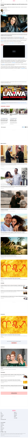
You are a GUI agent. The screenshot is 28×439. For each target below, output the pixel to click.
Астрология (2, 415)
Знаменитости (8, 106)
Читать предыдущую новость (4, 118)
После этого (2, 40)
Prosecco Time (2, 425)
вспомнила (20, 37)
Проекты (15, 412)
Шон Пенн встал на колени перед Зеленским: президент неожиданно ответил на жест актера (14, 290)
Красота (15, 416)
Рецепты (2, 416)
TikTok (4, 103)
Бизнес (1, 413)
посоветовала (23, 68)
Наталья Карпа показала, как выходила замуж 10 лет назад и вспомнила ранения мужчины (13, 186)
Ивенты (1, 426)
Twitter (25, 102)
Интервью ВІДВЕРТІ (3, 422)
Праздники (15, 415)
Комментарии (4, 127)
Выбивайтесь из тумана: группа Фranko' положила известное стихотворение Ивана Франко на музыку (14, 368)
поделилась (13, 62)
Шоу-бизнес (15, 413)
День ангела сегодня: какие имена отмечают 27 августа (8, 255)
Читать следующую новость (13, 118)
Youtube (23, 102)
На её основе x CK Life (3, 419)
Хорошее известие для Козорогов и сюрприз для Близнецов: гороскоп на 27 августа (12, 385)
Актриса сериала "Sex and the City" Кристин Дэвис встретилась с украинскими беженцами (5, 121)
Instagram (2, 103)
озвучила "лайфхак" (11, 42)
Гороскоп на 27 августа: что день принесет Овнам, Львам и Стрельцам (10, 278)
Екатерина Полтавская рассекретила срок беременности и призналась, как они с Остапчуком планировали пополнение (14, 209)
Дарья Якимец (5, 9)
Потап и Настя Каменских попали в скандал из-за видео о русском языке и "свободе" (13, 232)
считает (3, 64)
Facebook (21, 102)
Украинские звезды (3, 106)
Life (3, 2)
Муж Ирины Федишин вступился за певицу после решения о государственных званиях (13, 285)
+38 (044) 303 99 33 (14, 393)
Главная (1, 2)
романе (6, 84)
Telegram (19, 102)
